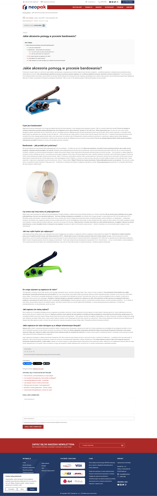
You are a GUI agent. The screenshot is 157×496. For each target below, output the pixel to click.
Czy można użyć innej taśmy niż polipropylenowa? (42, 52)
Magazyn (25, 32)
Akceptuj (32, 489)
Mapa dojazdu (45, 463)
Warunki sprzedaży (28, 470)
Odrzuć (22, 489)
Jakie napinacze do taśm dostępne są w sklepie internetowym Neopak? (47, 60)
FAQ (43, 468)
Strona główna (26, 13)
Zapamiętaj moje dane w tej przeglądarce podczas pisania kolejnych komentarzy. (45, 422)
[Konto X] (115, 2)
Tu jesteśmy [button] (91, 2)
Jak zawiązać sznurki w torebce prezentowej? (36, 383)
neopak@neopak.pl (125, 474)
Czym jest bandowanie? (35, 47)
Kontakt (44, 466)
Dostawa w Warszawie (29, 467)
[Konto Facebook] (112, 2)
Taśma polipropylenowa (103, 162)
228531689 (103, 2)
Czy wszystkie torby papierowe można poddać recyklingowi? (40, 378)
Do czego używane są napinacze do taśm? (40, 56)
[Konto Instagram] (117, 2)
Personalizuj (11, 489)
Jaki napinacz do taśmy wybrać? (37, 58)
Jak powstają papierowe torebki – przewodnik (36, 380)
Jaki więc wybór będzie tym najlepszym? (40, 54)
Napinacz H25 (26, 328)
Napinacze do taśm (38, 369)
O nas (24, 463)
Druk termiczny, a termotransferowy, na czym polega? (38, 376)
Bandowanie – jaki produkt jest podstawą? (40, 50)
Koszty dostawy (27, 465)
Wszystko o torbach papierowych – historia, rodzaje (38, 387)
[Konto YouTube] (110, 2)
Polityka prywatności (28, 472)
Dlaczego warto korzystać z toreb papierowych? (37, 385)
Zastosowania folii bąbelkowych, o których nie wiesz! (38, 390)
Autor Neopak (29, 18)
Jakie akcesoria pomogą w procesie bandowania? (40, 45)
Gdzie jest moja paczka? (48, 471)
